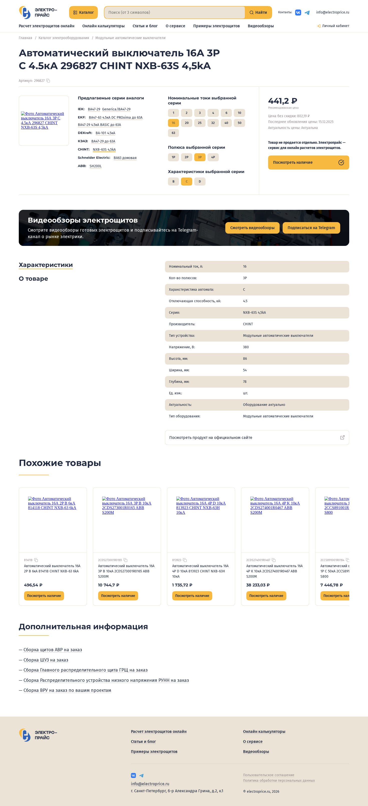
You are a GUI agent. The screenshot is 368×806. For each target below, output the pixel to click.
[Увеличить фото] (44, 120)
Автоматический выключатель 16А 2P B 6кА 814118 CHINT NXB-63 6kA (52, 568)
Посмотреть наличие (293, 162)
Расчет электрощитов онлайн (46, 26)
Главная (25, 38)
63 (173, 133)
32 (213, 123)
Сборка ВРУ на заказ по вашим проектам (67, 690)
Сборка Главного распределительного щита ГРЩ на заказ (86, 670)
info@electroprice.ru (332, 12)
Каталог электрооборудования (64, 38)
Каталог (86, 12)
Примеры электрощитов (216, 26)
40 (226, 123)
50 (239, 123)
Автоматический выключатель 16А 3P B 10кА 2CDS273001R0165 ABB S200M (126, 571)
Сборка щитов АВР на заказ (53, 650)
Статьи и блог (145, 26)
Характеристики (46, 264)
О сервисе (175, 26)
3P (200, 157)
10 (239, 113)
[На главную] (38, 12)
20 (187, 123)
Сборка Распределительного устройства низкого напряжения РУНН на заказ (106, 680)
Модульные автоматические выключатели (130, 38)
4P (213, 157)
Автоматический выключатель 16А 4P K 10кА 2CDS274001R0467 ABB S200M (274, 571)
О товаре (33, 278)
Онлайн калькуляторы (103, 26)
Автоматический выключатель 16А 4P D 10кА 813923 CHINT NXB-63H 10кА (200, 571)
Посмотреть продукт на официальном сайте (210, 437)
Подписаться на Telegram (311, 227)
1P (173, 157)
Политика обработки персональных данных (279, 780)
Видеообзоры (261, 26)
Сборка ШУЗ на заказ (46, 660)
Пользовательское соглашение (268, 775)
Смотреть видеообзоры (252, 227)
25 (200, 123)
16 (173, 123)
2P (187, 157)
